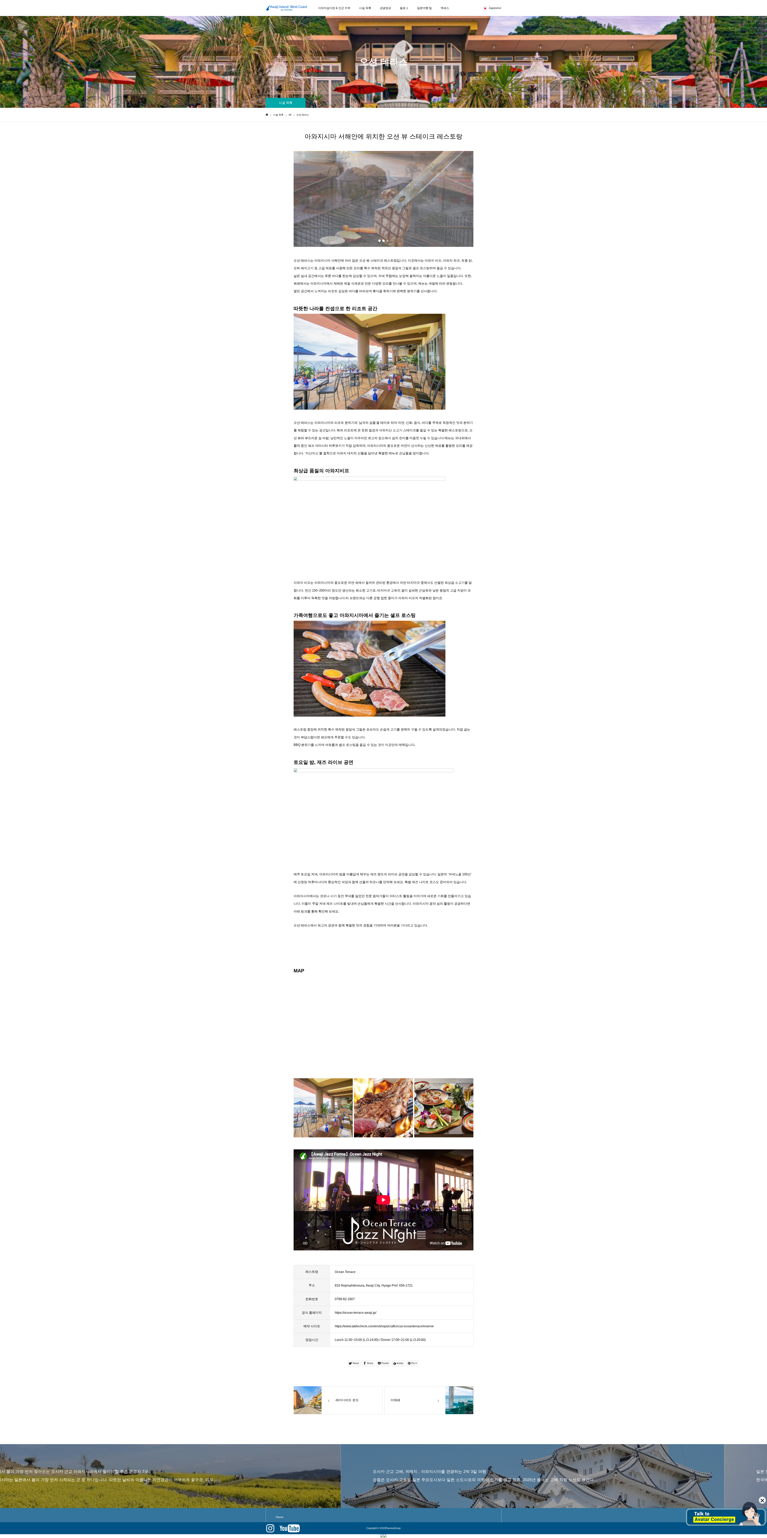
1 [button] (379, 240)
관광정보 (385, 8)
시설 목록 (365, 8)
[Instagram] (270, 1528)
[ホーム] (267, 114)
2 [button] (383, 240)
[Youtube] (290, 1528)
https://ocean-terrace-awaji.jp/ (355, 1312)
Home (279, 1517)
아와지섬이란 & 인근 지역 (334, 8)
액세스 (445, 8)
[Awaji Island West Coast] (287, 8)
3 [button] (387, 240)
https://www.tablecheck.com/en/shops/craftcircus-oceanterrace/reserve (384, 1326)
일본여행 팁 (424, 8)
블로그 (404, 8)
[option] (383, 199)
